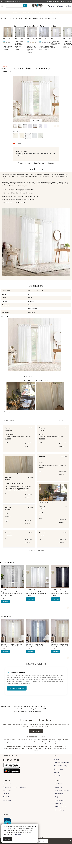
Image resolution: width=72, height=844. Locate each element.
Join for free (36, 731)
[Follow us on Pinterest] (15, 759)
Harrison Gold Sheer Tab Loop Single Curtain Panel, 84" (28, 706)
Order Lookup (7, 784)
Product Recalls (60, 800)
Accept (7, 839)
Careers (56, 772)
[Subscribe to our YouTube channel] (18, 759)
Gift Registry (7, 800)
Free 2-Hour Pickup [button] (17, 1)
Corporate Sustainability (61, 762)
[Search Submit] (25, 5)
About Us (56, 759)
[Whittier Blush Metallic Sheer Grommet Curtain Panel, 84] (30, 42)
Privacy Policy (59, 810)
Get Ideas (6, 793)
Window (8, 18)
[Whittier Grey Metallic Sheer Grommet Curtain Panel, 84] (36, 42)
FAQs (56, 797)
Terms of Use (59, 803)
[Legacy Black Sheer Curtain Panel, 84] (6, 42)
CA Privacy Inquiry (60, 807)
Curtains (15, 18)
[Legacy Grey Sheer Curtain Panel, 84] (9, 42)
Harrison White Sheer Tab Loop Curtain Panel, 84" (26, 69)
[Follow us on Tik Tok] (7, 759)
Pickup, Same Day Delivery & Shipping (14, 787)
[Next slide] (68, 608)
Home (3, 18)
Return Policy (7, 790)
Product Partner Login (62, 790)
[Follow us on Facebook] (4, 759)
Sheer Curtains (23, 18)
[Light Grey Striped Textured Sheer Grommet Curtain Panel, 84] (42, 42)
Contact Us (58, 787)
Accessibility (59, 793)
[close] (35, 827)
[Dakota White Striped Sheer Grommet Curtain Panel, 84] (44, 32)
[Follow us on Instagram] (11, 759)
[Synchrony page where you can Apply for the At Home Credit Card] (7, 821)
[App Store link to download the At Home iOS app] (12, 765)
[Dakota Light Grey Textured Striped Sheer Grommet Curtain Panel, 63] (45, 42)
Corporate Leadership (60, 766)
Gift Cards (6, 797)
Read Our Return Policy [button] (17, 688)
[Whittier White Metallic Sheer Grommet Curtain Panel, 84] (32, 32)
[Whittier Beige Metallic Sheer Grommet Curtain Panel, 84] (33, 42)
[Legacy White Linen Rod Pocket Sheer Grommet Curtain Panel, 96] (20, 32)
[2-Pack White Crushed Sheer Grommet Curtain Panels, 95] (56, 32)
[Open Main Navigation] (2, 6)
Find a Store (57, 775)
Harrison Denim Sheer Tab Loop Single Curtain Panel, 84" (29, 709)
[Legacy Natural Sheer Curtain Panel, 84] (8, 32)
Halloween (11, 1)
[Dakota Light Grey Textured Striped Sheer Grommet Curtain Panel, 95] (48, 42)
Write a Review (10, 420)
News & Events (58, 769)
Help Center (59, 784)
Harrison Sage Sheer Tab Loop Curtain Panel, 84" (26, 711)
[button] (37, 6)
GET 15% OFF (43, 841)
